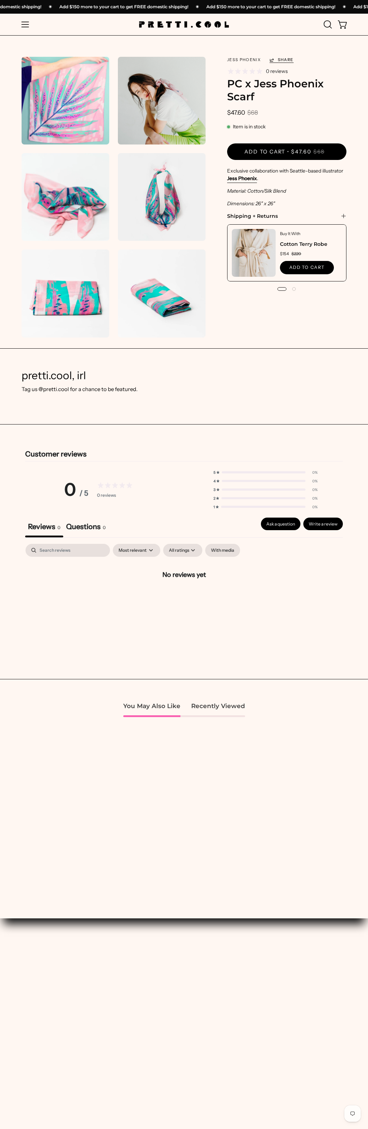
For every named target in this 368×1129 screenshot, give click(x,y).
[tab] (86, 527)
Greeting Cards (244, 1074)
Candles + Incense (247, 984)
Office (232, 1051)
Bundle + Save (175, 1053)
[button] (327, 24)
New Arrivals (173, 991)
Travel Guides (106, 1014)
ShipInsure (306, 1060)
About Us (304, 973)
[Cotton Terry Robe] (254, 253)
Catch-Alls (238, 1007)
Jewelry (235, 1063)
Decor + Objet (242, 995)
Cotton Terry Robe (304, 244)
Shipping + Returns (252, 216)
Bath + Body (240, 973)
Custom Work (107, 980)
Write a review (323, 524)
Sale (162, 1064)
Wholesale (306, 1026)
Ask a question (280, 524)
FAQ (298, 1037)
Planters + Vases (245, 1040)
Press (300, 1004)
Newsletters (104, 1002)
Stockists (304, 1015)
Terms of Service (314, 1083)
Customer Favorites (182, 1002)
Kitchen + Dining (246, 1029)
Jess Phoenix (242, 178)
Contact (303, 1071)
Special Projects (109, 991)
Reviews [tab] (44, 526)
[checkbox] (222, 550)
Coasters (236, 1018)
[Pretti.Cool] (184, 24)
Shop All (167, 980)
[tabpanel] (184, 598)
